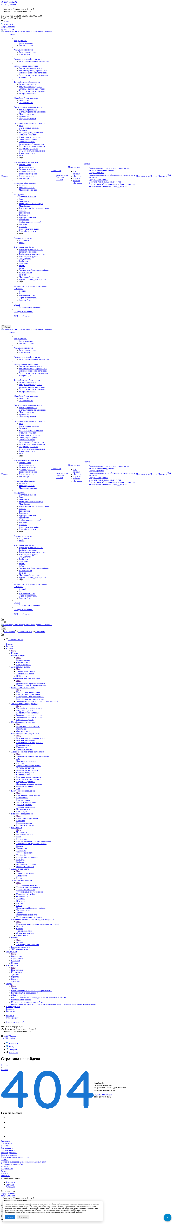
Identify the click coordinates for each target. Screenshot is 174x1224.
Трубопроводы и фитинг (27, 885)
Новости (5, 1146)
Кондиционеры (23, 660)
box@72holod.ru (8, 1038)
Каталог (14, 653)
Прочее (19, 942)
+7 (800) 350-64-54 (9, 2)
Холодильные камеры (25, 671)
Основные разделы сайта (12, 1164)
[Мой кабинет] (2, 620)
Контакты (5, 1176)
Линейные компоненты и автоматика (32, 756)
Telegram (13, 29)
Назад (13, 651)
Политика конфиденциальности (15, 1157)
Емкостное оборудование (27, 818)
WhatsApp (13, 1052)
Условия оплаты (8, 1150)
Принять (10, 1217)
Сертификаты (7, 1148)
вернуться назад (104, 1097)
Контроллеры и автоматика (28, 795)
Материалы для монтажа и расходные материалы (37, 924)
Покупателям (17, 970)
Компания (5, 1141)
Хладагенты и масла (25, 873)
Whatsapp (5, 29)
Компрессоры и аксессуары (28, 692)
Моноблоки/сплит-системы (28, 726)
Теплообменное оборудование (29, 708)
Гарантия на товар (9, 1155)
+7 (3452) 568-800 (8, 4)
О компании (16, 956)
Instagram (13, 1046)
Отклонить (23, 1217)
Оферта (4, 1159)
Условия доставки (9, 1153)
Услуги (14, 988)
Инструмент (21, 832)
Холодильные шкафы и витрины (30, 683)
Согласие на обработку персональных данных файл (23, 1162)
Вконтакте (8, 24)
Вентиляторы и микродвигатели (30, 738)
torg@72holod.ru (10, 1036)
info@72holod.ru (8, 27)
